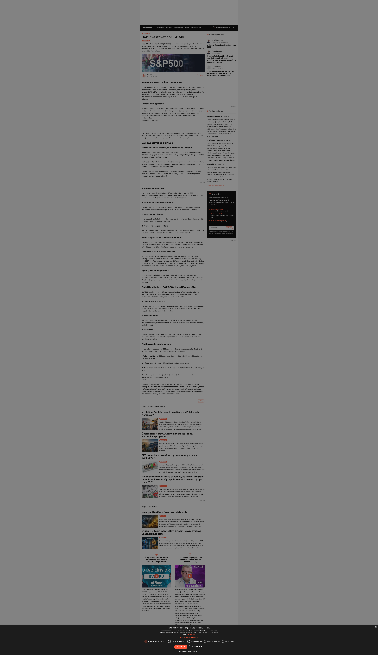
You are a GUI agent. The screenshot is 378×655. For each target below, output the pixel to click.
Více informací (191, 634)
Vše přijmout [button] (180, 647)
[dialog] (189, 640)
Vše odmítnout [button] (196, 647)
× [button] (376, 627)
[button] (189, 637)
